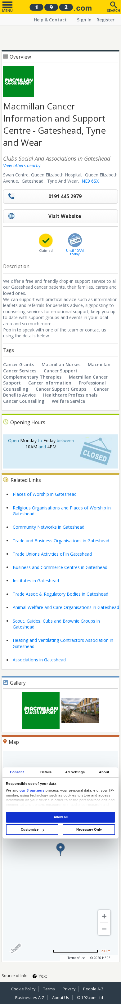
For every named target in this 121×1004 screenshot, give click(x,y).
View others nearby (21, 165)
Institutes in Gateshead (36, 581)
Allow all (61, 817)
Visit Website (64, 216)
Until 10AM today (75, 252)
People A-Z (93, 989)
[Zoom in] (104, 916)
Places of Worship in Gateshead (45, 494)
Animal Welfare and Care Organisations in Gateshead (66, 607)
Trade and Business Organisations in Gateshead (61, 541)
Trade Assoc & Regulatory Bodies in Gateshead (60, 594)
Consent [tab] (17, 772)
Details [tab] (46, 772)
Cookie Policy (23, 989)
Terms (49, 989)
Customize (29, 829)
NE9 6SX (90, 181)
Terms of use (76, 958)
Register (105, 20)
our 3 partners (32, 790)
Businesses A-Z (29, 997)
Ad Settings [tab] (75, 772)
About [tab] (104, 772)
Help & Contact (50, 20)
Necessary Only (89, 829)
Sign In (84, 20)
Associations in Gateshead (39, 660)
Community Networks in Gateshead (48, 527)
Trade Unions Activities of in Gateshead (52, 554)
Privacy (69, 989)
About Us (60, 997)
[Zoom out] (104, 929)
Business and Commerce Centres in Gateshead (60, 567)
